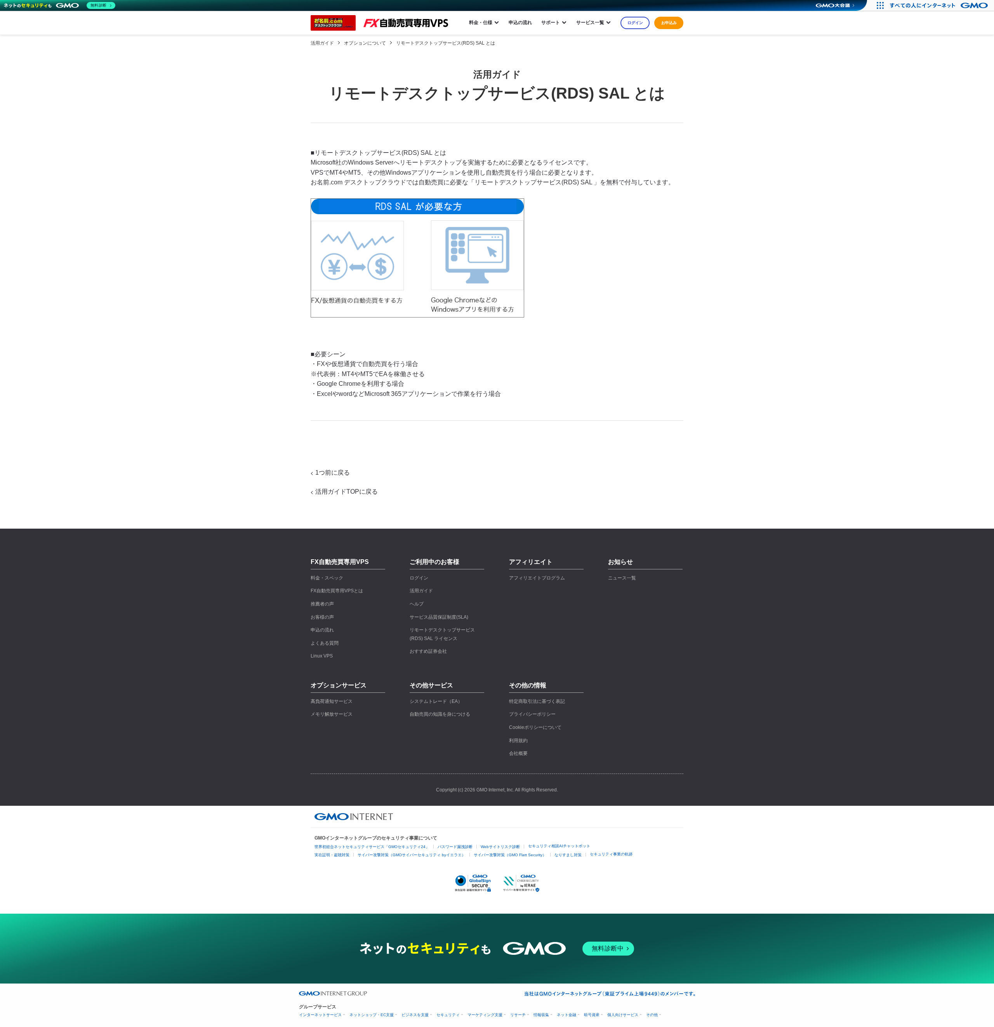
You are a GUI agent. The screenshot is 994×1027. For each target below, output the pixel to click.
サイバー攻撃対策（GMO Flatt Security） (510, 855)
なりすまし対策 (568, 855)
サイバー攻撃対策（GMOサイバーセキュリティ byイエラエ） (412, 855)
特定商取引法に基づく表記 (537, 701)
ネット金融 (566, 1015)
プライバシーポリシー (532, 714)
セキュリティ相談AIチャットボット (559, 846)
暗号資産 (592, 1015)
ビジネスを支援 (415, 1015)
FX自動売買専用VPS (340, 562)
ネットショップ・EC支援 (371, 1015)
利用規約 (518, 740)
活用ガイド (322, 43)
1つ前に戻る (332, 472)
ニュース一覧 (622, 578)
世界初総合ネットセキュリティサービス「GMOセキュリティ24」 (372, 847)
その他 (652, 1015)
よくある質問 (325, 643)
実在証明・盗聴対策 (332, 855)
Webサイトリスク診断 (500, 847)
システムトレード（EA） (436, 701)
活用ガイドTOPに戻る (346, 491)
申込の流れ (520, 22)
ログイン (635, 23)
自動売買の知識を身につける (440, 714)
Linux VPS (322, 656)
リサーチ (518, 1015)
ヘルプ (417, 604)
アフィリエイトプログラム (537, 578)
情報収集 (541, 1015)
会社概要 (518, 753)
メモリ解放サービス (332, 714)
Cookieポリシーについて (535, 727)
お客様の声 (322, 617)
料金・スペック (327, 578)
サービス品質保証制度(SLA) (439, 617)
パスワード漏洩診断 (455, 847)
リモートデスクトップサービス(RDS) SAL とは (445, 43)
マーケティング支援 (484, 1015)
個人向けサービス (622, 1015)
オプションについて (365, 43)
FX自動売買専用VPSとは (337, 590)
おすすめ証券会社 (428, 651)
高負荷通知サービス (332, 701)
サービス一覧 (590, 22)
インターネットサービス (320, 1015)
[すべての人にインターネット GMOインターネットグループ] (940, 5)
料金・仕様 (480, 22)
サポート (550, 22)
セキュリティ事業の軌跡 (611, 854)
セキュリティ (448, 1015)
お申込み (669, 23)
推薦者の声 (322, 604)
